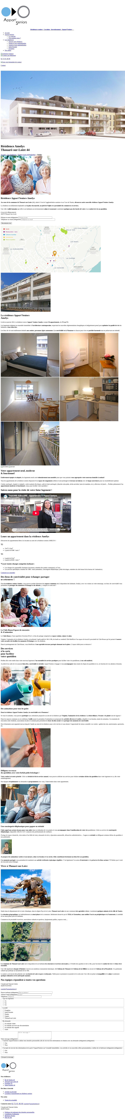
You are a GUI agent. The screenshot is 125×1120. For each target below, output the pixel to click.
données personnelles (19, 1112)
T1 (5, 1001)
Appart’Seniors (9, 34)
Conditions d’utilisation (12, 1114)
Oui (6, 1043)
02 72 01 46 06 (17, 1104)
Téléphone (4, 996)
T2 (5, 1003)
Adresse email (9, 994)
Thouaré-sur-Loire (10, 1018)
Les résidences (9, 40)
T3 (5, 1005)
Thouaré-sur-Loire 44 (11, 1081)
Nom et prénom (9, 992)
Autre (6, 1029)
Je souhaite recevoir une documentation (17, 1025)
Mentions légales (10, 1116)
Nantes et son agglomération (26, 154)
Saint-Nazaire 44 (10, 1085)
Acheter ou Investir (11, 1092)
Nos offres (8, 50)
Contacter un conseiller (8, 573)
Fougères (11, 48)
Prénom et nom (9, 217)
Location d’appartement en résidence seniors (18, 1093)
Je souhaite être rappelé (12, 1027)
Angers (17, 45)
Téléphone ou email (11, 219)
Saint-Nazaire (13, 47)
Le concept (12, 36)
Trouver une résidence (15, 41)
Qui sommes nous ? (15, 38)
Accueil (7, 33)
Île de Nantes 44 (10, 1080)
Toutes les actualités (11, 1100)
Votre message (9, 1039)
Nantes (17, 43)
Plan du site (8, 1117)
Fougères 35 (8, 1083)
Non (6, 1045)
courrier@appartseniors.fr (9, 989)
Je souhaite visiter (10, 1023)
